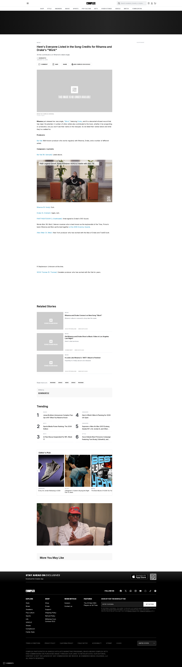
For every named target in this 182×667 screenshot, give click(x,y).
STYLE (49, 8)
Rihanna (52, 382)
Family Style (30, 632)
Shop (47, 603)
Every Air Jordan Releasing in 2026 (49, 490)
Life (27, 619)
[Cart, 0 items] (155, 3)
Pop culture (30, 613)
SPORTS (75, 8)
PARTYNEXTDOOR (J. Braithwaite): (49, 219)
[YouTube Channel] (140, 591)
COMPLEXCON (137, 8)
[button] (146, 643)
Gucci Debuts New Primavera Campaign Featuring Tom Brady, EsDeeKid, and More (96, 438)
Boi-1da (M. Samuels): (45, 155)
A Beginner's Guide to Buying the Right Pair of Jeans (77, 491)
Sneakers (85, 412)
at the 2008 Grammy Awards (79, 227)
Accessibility (97, 643)
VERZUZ (117, 8)
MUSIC (67, 8)
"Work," (67, 121)
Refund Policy (50, 616)
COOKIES (119, 643)
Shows (28, 625)
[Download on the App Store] (139, 576)
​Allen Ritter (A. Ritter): (45, 233)
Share (65, 64)
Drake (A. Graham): (44, 213)
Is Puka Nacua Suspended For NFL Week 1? (57, 438)
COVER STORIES (106, 8)
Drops (47, 606)
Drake (79, 121)
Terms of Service (145, 611)
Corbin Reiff (69, 350)
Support (48, 609)
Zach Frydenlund (70, 329)
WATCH (126, 8)
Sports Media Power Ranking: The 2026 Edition (57, 427)
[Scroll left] (38, 470)
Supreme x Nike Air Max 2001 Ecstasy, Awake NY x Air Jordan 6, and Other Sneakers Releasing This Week (96, 427)
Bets (44, 423)
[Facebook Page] (121, 591)
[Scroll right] (110, 470)
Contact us (68, 606)
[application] (74, 181)
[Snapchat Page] (145, 591)
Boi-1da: (39, 141)
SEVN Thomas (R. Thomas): (47, 272)
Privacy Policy (132, 611)
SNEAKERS (58, 8)
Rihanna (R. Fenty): (44, 207)
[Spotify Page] (155, 591)
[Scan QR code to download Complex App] (153, 577)
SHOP (42, 8)
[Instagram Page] (135, 591)
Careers (67, 603)
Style (84, 434)
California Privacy (66, 643)
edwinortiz (43, 393)
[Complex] (91, 3)
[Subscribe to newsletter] (149, 604)
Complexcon (30, 629)
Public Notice (83, 643)
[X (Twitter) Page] (126, 591)
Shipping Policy (50, 613)
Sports (28, 616)
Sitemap (109, 643)
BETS (96, 8)
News (67, 382)
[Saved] (148, 3)
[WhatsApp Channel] (131, 591)
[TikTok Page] (150, 591)
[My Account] (152, 3)
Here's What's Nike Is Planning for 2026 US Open (96, 416)
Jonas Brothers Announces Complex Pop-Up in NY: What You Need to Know (58, 416)
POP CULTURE (86, 8)
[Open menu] (28, 3)
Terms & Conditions (33, 643)
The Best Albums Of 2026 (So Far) (102, 490)
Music (39, 42)
